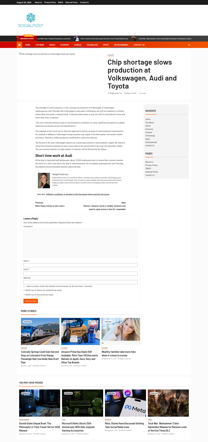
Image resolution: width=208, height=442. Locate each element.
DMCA (60, 2)
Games (150, 419)
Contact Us (84, 2)
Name (26, 261)
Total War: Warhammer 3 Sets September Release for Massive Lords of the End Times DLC (159, 39)
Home (27, 45)
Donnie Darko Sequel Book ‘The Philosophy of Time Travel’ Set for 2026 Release (39, 427)
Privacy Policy (50, 2)
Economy (65, 45)
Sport (106, 45)
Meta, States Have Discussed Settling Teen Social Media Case (91, 39)
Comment (28, 226)
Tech (63, 419)
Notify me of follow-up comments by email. (44, 290)
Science (77, 45)
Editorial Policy (71, 2)
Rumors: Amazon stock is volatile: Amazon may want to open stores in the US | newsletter (105, 206)
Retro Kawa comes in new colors (50, 204)
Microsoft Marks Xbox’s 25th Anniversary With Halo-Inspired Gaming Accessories (78, 427)
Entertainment (121, 45)
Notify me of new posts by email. (39, 295)
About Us (38, 2)
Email (26, 269)
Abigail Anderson (116, 93)
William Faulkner (40, 366)
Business (108, 419)
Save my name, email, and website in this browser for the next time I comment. (59, 286)
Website (27, 278)
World (52, 45)
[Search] (189, 45)
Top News (39, 45)
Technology (92, 45)
